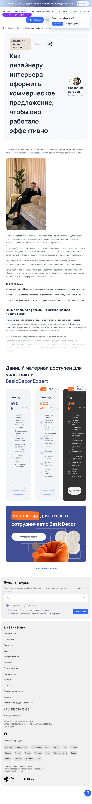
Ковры (73, 753)
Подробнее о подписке (46, 568)
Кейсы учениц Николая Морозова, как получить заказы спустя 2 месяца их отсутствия (45, 300)
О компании (9, 639)
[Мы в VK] (15, 733)
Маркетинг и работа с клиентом (18, 44)
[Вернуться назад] (3, 28)
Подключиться (18, 490)
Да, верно (57, 23)
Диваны (74, 747)
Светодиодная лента (40, 747)
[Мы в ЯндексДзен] (20, 733)
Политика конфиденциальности (18, 702)
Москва (62, 11)
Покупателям (10, 633)
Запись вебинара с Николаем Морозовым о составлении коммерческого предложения (46, 289)
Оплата (7, 651)
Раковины (29, 758)
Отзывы (7, 685)
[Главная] (13, 20)
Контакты (8, 679)
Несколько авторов (76, 90)
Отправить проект (28, 536)
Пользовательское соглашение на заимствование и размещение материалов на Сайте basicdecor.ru (24, 768)
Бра (64, 747)
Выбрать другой (72, 23)
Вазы (47, 753)
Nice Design (53, 235)
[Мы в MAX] (5, 733)
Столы (27, 753)
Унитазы (18, 758)
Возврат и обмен (11, 656)
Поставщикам (10, 674)
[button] (50, 44)
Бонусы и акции (11, 668)
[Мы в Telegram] (24, 733)
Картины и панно (60, 753)
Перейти (81, 3)
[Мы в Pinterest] (10, 733)
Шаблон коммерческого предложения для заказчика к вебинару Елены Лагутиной (43, 294)
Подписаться (80, 611)
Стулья (18, 753)
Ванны (7, 758)
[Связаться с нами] (87, 793)
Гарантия (8, 662)
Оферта (7, 697)
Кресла (8, 753)
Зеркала (38, 753)
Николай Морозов (14, 235)
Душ (39, 758)
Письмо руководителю (14, 691)
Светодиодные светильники (16, 747)
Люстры (56, 747)
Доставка (8, 645)
